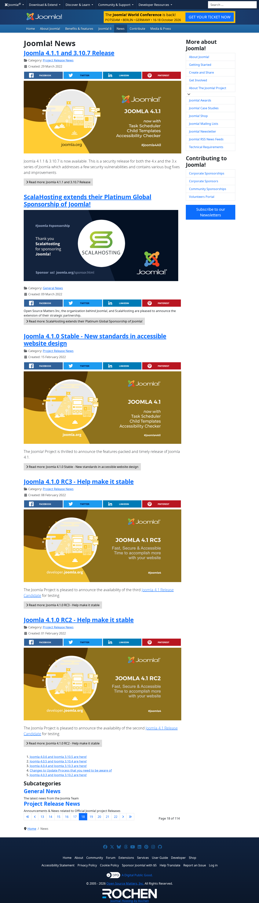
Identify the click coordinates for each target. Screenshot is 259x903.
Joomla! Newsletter (202, 131)
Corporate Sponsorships (206, 173)
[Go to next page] (123, 816)
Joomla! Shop (198, 116)
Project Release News (58, 60)
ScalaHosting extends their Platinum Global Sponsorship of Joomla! (87, 200)
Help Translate (170, 865)
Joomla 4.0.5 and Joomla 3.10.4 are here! (58, 761)
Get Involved (198, 80)
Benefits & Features (79, 29)
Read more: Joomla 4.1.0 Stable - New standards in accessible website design (83, 467)
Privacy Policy (87, 865)
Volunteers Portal (201, 197)
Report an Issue (194, 865)
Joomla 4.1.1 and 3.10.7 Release (69, 53)
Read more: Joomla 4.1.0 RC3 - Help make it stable (64, 605)
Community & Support (114, 5)
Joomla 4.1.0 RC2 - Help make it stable (79, 620)
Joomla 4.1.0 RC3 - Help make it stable (79, 481)
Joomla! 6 (104, 29)
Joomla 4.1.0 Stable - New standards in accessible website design (95, 339)
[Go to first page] (28, 816)
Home (30, 29)
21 (107, 817)
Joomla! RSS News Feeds (206, 139)
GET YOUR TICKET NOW (210, 17)
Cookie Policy (109, 865)
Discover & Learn (78, 5)
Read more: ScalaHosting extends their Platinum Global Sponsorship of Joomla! (85, 321)
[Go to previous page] (34, 816)
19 (91, 817)
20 (99, 817)
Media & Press (160, 29)
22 (115, 817)
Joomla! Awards (200, 100)
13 (42, 817)
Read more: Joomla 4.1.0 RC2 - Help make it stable (64, 743)
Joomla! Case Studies (204, 108)
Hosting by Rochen (129, 901)
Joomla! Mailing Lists (203, 124)
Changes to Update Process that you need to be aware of (71, 770)
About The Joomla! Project (207, 88)
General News (53, 288)
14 (50, 817)
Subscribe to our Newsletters (210, 212)
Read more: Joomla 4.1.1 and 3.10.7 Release (59, 182)
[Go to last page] (130, 816)
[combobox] (232, 4)
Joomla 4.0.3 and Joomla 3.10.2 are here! (58, 775)
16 (66, 817)
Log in (213, 865)
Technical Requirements (206, 147)
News (121, 29)
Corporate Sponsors (203, 181)
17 (75, 817)
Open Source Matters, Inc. (125, 883)
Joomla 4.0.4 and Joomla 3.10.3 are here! (58, 766)
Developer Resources (154, 5)
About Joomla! (50, 29)
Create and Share (201, 72)
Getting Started (200, 65)
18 (83, 817)
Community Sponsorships (207, 189)
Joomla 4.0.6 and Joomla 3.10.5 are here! (58, 757)
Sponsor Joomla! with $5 (139, 865)
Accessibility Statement (58, 865)
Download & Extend (43, 5)
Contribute (137, 29)
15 (58, 817)
